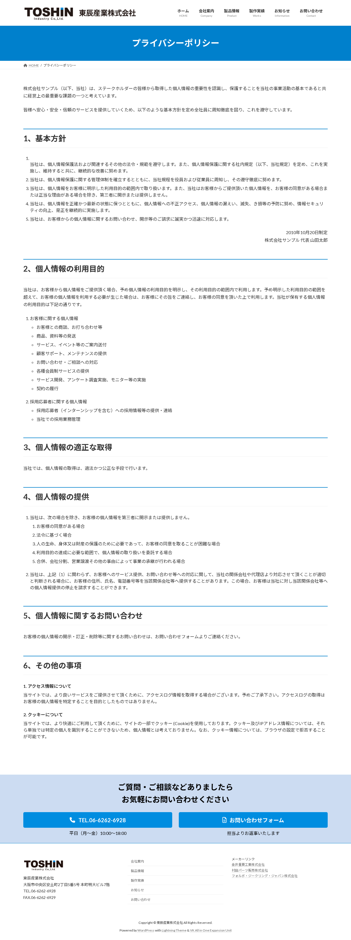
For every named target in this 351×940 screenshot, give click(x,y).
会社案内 (137, 861)
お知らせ (137, 890)
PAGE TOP (337, 906)
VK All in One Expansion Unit (211, 930)
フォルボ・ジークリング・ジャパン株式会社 (265, 876)
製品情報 (137, 871)
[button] (97, 820)
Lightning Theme (174, 930)
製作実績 (137, 880)
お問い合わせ (141, 899)
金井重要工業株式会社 (248, 865)
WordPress (145, 930)
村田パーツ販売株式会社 (250, 870)
